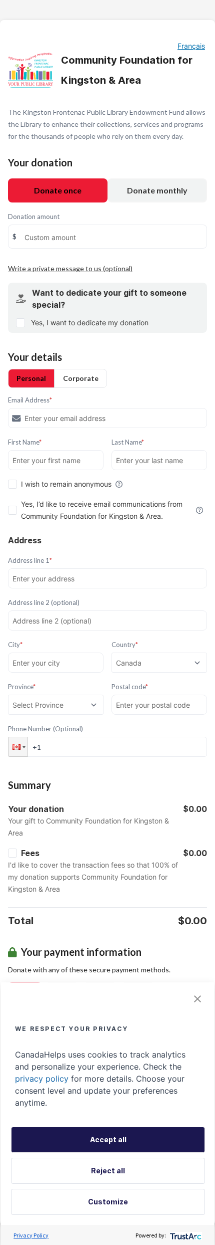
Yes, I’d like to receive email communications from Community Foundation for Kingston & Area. (101, 510)
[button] (18, 746)
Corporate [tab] (80, 378)
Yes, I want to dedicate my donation (89, 322)
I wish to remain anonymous (66, 484)
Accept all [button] (108, 1139)
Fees (30, 853)
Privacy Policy (31, 1235)
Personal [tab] (31, 378)
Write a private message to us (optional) (70, 268)
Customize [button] (108, 1201)
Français (191, 46)
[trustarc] (185, 1235)
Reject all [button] (108, 1170)
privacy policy (41, 1079)
